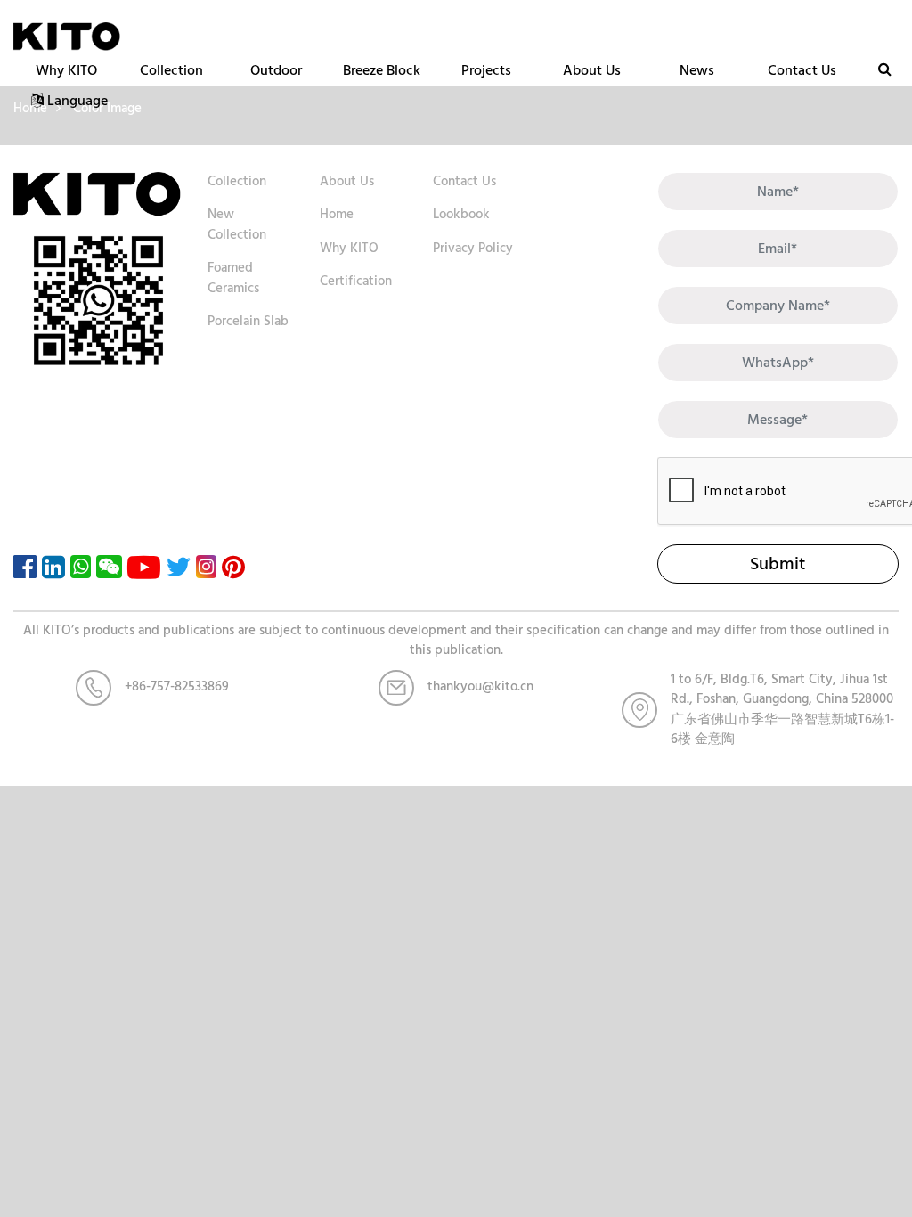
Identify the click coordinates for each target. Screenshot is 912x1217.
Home (337, 214)
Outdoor (276, 70)
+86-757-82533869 (177, 686)
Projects (486, 70)
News (697, 70)
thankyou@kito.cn (480, 686)
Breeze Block (381, 70)
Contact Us (802, 70)
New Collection (237, 224)
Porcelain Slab (248, 321)
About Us (592, 70)
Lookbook (461, 214)
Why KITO (66, 70)
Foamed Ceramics (233, 278)
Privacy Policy (473, 248)
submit (777, 564)
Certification (356, 281)
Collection (171, 70)
